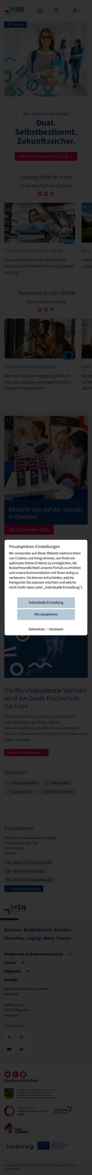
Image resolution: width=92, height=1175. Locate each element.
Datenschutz (37, 628)
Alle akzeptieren (46, 614)
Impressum (56, 628)
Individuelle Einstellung (46, 602)
